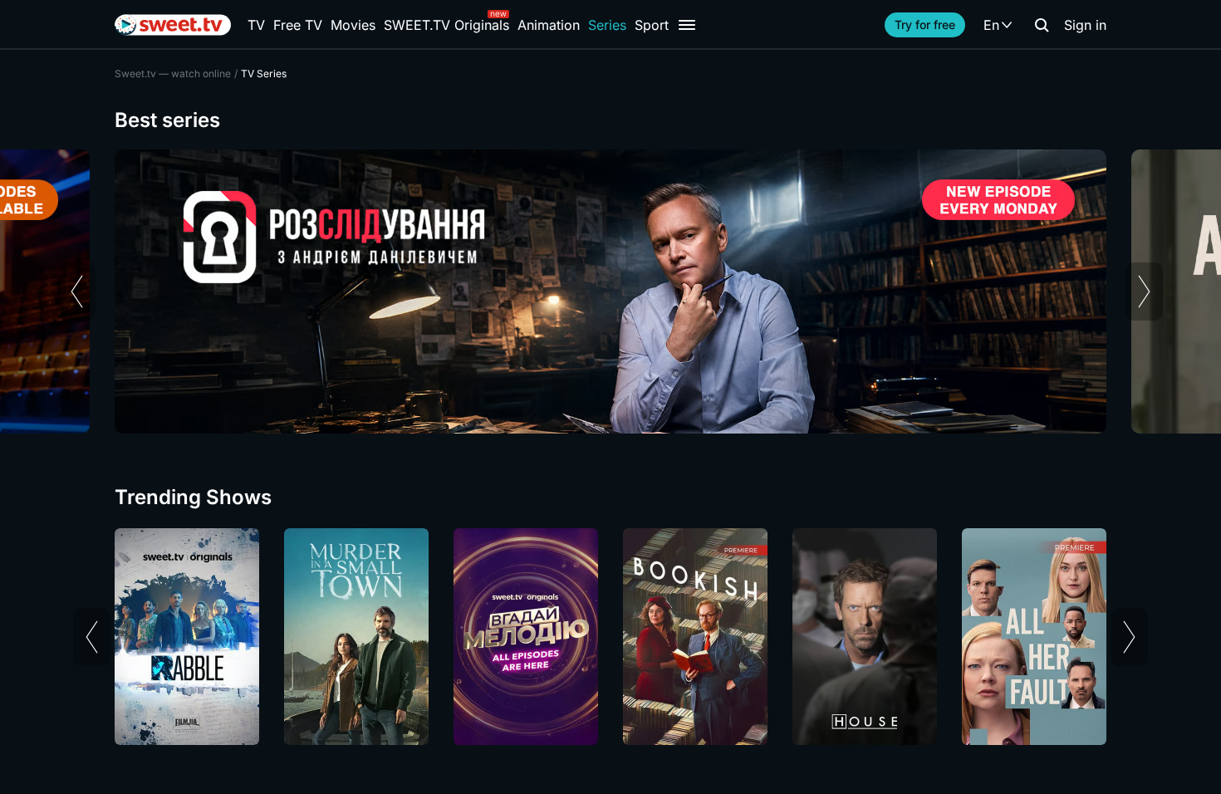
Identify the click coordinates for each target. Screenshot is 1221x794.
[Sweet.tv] (173, 25)
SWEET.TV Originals (446, 25)
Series (607, 25)
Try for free (925, 24)
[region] (610, 291)
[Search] (1042, 25)
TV (256, 25)
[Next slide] (1144, 291)
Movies (353, 25)
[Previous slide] (77, 291)
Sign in (1085, 25)
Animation (548, 25)
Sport (652, 25)
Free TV (297, 25)
